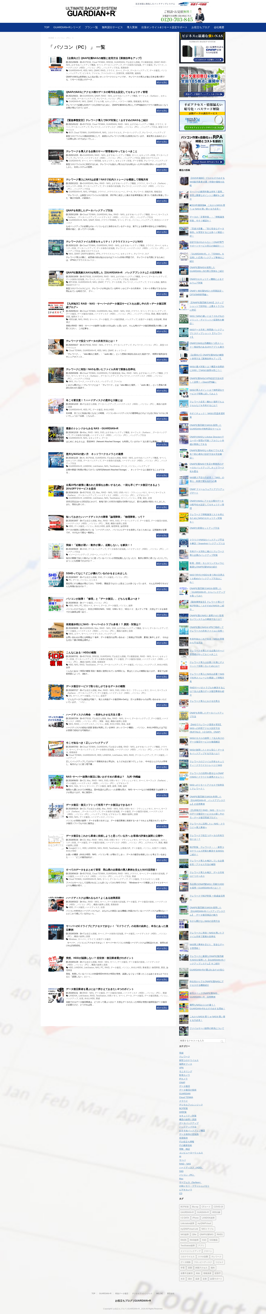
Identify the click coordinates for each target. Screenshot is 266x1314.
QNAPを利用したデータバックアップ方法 (89, 210)
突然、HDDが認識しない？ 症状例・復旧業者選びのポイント (100, 958)
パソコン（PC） (94, 68)
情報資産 (207, 1273)
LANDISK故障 (208, 1218)
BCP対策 (87, 62)
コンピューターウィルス (191, 1153)
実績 (153, 314)
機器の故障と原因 (119, 523)
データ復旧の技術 (85, 314)
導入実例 (132, 27)
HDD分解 (73, 319)
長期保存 (125, 68)
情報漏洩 (137, 101)
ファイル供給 (153, 282)
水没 (183, 1279)
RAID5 (183, 1240)
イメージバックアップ (79, 554)
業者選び (147, 967)
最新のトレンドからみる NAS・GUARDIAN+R (92, 428)
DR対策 (109, 62)
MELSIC (159, 1293)
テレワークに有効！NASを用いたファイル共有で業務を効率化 (100, 369)
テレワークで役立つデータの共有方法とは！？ (92, 341)
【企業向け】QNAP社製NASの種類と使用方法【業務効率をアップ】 (104, 58)
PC (90, 409)
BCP (71, 132)
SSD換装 (214, 1240)
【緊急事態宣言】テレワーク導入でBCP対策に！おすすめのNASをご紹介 (108, 120)
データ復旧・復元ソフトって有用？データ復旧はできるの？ (99, 805)
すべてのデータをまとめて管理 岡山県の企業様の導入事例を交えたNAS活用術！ (112, 869)
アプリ (108, 282)
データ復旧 (147, 65)
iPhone (195, 1218)
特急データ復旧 (121, 1293)
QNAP (156, 62)
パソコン (136, 220)
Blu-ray (195, 1207)
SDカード (88, 605)
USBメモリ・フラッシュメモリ (133, 492)
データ (126, 70)
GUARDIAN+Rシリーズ (67, 27)
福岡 (125, 786)
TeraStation (115, 466)
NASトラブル (208, 1229)
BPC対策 (73, 282)
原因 (107, 724)
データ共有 (117, 282)
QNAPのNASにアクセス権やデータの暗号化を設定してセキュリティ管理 (107, 92)
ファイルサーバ (108, 73)
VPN (98, 254)
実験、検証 (104, 721)
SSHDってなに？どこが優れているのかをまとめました (96, 573)
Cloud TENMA (98, 62)
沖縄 (120, 786)
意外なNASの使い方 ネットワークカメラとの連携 (94, 454)
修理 (109, 786)
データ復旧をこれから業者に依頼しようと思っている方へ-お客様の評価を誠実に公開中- (115, 836)
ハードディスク (92, 381)
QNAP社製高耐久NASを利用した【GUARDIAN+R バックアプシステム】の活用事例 (114, 272)
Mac (96, 183)
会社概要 (219, 27)
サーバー (94, 319)
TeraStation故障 (188, 1245)
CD (93, 492)
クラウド (111, 70)
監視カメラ (184, 1075)
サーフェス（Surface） (149, 96)
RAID (103, 70)
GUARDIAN (119, 62)
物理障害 (115, 526)
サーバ (100, 65)
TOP (46, 27)
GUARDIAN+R (75, 70)
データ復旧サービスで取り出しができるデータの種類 (95, 686)
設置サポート (216, 1279)
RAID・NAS (106, 96)
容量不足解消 (187, 1273)
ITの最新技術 (147, 62)
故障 (108, 526)
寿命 (123, 724)
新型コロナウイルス (150, 158)
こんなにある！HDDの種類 (81, 652)
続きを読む (162, 82)
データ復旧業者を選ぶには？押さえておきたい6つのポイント (100, 989)
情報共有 (149, 192)
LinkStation (98, 466)
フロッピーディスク (203, 1262)
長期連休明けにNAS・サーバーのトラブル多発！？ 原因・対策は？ (103, 624)
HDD (85, 70)
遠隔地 (138, 73)
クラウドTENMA (108, 220)
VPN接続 (93, 192)
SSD (128, 311)
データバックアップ (113, 65)
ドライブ (91, 939)
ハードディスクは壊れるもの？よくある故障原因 (93, 898)
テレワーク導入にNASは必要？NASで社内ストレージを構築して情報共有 (107, 179)
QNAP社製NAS (88, 254)
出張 (157, 879)
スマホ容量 (203, 1256)
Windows (73, 939)
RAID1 (220, 1234)
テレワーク (159, 65)
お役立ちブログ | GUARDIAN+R (133, 1300)
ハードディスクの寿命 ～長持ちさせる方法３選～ (94, 714)
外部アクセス (201, 1268)
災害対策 (120, 73)
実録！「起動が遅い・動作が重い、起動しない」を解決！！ (99, 545)
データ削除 (186, 1262)
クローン (94, 554)
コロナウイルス (115, 132)
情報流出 (158, 192)
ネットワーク (121, 350)
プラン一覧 (91, 27)
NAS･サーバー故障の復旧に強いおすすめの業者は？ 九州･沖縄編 (103, 776)
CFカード (206, 1207)
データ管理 (138, 161)
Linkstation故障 (187, 1223)
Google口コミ (75, 848)
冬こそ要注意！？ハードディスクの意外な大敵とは (94, 400)
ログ (147, 254)
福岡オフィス (77, 316)
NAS (91, 70)
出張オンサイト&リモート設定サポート (164, 27)
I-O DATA (185, 1218)
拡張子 (104, 696)
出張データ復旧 (146, 319)
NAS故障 (185, 1234)
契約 (213, 1268)
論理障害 (125, 526)
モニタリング (185, 1071)
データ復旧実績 (117, 319)
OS (70, 696)
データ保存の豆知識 (132, 65)
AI (84, 458)
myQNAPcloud (204, 1223)
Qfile (194, 1234)
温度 (129, 724)
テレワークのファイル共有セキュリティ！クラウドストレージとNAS (104, 241)
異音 (163, 967)
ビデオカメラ (143, 495)
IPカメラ (183, 1079)
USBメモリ (112, 996)
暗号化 (146, 101)
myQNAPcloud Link (189, 1229)
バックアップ (75, 73)
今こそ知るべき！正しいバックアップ (87, 742)
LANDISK (87, 466)
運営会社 (170, 1293)
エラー (77, 634)
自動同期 (129, 73)
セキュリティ (111, 101)
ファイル (96, 73)
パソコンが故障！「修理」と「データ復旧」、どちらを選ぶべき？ (103, 598)
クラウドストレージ (116, 192)
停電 (139, 498)
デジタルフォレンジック (191, 1104)
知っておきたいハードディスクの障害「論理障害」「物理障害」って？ (105, 517)
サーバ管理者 (95, 161)
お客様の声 (125, 848)
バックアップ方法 (111, 68)
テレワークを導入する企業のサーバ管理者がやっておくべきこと (101, 151)
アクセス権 (99, 101)
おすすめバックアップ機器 (83, 65)
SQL (76, 786)
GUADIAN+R (75, 101)
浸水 (145, 498)
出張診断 (158, 319)
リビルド (219, 1262)
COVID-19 (218, 1207)
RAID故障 (194, 1240)
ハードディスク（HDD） (113, 127)
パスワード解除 (125, 101)
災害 (150, 498)
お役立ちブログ (200, 27)
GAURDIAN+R (187, 1212)
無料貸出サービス (112, 27)
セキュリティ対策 (147, 155)
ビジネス (87, 73)
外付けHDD (109, 409)
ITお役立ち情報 (133, 62)
